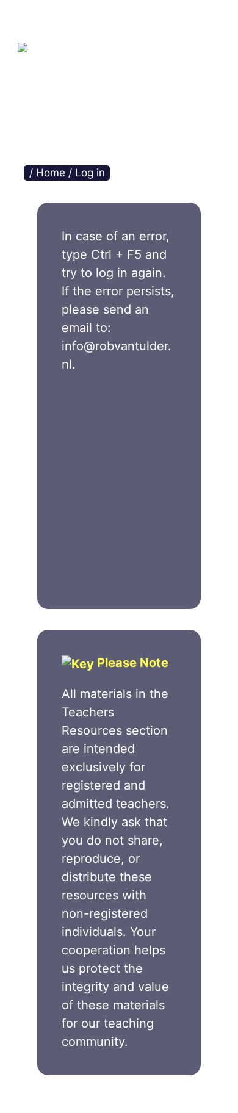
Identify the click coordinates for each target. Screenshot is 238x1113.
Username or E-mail (114, 403)
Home (50, 173)
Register (148, 530)
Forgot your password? (119, 572)
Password (91, 457)
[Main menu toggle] (180, 21)
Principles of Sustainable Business (128, 73)
